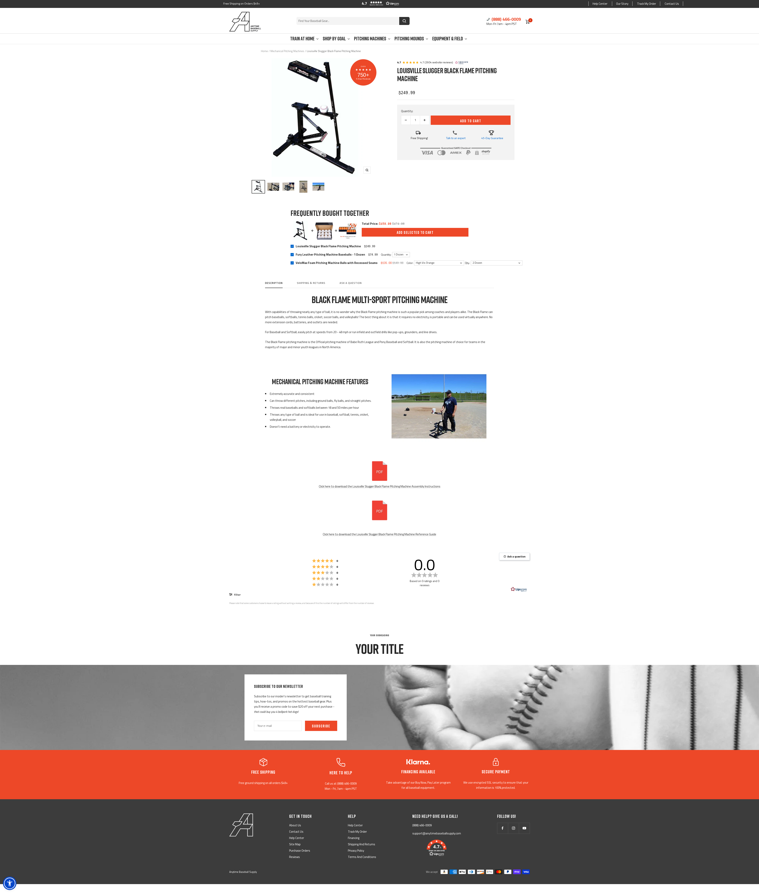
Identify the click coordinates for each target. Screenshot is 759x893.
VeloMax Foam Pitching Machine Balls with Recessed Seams (337, 263)
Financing (353, 838)
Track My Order (646, 3)
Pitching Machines (370, 39)
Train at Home (302, 39)
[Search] (404, 21)
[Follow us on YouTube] (524, 828)
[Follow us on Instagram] (513, 828)
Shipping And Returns (361, 844)
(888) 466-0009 (506, 19)
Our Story (622, 3)
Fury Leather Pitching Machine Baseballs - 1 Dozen (330, 254)
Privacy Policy (356, 850)
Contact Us (672, 3)
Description (274, 283)
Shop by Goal (334, 39)
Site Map (295, 844)
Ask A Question (351, 283)
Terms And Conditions (362, 857)
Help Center (600, 3)
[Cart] (528, 22)
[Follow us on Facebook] (502, 828)
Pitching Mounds (409, 39)
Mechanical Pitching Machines (287, 51)
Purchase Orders (299, 850)
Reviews (294, 857)
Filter (237, 594)
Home (264, 51)
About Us (295, 825)
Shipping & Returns (311, 283)
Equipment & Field (447, 39)
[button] (379, 3)
